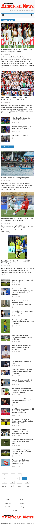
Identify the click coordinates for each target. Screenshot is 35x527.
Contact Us (30, 523)
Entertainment (9, 507)
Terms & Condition (19, 523)
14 (27, 482)
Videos (15, 510)
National (7, 499)
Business (7, 503)
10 (24, 478)
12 (12, 482)
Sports (22, 503)
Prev (5, 475)
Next (19, 486)
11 (5, 482)
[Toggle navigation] (3, 15)
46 (11, 486)
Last (28, 486)
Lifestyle (22, 507)
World (21, 499)
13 (19, 482)
